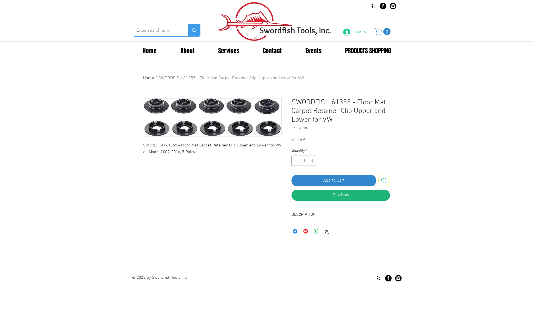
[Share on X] (326, 231)
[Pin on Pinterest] (305, 231)
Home (148, 78)
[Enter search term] (194, 30)
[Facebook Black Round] (383, 6)
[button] (383, 31)
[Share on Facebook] (295, 231)
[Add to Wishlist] (384, 180)
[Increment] (312, 161)
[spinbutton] (304, 161)
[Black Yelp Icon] (373, 6)
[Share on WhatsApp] (316, 231)
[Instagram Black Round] (393, 6)
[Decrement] (295, 161)
